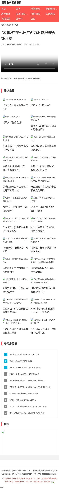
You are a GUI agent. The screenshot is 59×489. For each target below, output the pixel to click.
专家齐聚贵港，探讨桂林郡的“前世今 (15, 290)
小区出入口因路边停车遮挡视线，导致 (15, 331)
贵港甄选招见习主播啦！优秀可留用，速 (15, 188)
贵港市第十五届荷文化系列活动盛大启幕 (24, 354)
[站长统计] (52, 482)
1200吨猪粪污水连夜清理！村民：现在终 (42, 310)
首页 (3, 25)
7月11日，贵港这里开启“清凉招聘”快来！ (25, 393)
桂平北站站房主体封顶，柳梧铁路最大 (43, 229)
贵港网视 (10, 25)
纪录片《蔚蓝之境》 (13, 122)
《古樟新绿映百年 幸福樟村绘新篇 (42, 270)
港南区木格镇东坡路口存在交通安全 (43, 249)
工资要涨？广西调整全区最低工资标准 (15, 310)
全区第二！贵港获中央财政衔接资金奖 (15, 229)
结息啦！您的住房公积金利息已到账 (15, 270)
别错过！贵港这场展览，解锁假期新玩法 (43, 168)
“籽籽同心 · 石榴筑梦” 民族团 (15, 249)
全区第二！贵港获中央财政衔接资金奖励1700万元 (28, 406)
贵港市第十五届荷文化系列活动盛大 (15, 148)
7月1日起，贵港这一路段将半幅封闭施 (43, 331)
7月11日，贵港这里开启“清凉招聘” (15, 209)
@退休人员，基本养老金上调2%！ (43, 148)
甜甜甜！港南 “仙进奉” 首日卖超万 (42, 209)
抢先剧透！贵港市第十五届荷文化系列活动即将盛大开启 (30, 387)
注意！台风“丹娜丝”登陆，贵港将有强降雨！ (26, 367)
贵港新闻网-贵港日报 (13, 44)
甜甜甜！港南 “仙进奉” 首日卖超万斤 (23, 400)
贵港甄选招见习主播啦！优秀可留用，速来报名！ (28, 380)
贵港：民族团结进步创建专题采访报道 (43, 127)
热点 (16, 25)
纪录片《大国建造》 (41, 105)
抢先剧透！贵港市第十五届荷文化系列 (43, 188)
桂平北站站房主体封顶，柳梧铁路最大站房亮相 (27, 413)
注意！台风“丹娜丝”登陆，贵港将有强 (14, 168)
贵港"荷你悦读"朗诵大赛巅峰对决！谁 (43, 290)
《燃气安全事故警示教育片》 (15, 107)
